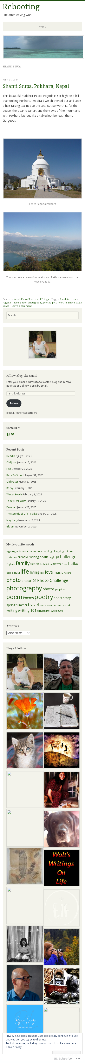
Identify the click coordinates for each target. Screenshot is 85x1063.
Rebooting (21, 6)
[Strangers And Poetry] (61, 711)
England (10, 564)
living (34, 572)
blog (49, 551)
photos (47, 302)
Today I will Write (16, 501)
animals (21, 551)
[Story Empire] (61, 1025)
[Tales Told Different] (24, 905)
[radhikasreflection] (24, 944)
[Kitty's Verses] (61, 790)
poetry (43, 597)
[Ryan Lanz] (24, 1023)
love (49, 572)
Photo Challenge (52, 580)
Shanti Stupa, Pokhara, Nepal (36, 86)
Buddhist (65, 299)
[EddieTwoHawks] (24, 866)
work (67, 605)
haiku (73, 563)
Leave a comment (22, 305)
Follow (14, 403)
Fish (8, 469)
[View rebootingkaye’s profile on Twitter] (12, 434)
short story (62, 598)
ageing (11, 551)
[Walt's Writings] (61, 869)
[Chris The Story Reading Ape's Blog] (61, 987)
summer (21, 605)
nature (67, 572)
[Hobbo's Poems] (61, 829)
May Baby (12, 520)
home (9, 572)
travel (33, 604)
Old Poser (12, 481)
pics (54, 302)
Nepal (17, 299)
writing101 (44, 610)
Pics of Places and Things (35, 299)
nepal (74, 299)
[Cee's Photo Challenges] (61, 947)
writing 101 (27, 610)
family (23, 563)
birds (43, 551)
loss (42, 572)
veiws (6, 305)
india (17, 572)
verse (42, 605)
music (58, 572)
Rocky (9, 488)
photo (23, 302)
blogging (58, 551)
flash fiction (46, 564)
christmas (11, 557)
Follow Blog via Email (21, 375)
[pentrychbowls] (24, 672)
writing (11, 610)
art (28, 551)
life (24, 571)
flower (57, 564)
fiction (34, 564)
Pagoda (7, 302)
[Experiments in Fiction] (61, 908)
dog (51, 557)
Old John (11, 462)
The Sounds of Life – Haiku (21, 513)
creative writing (28, 557)
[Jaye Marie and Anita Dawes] (24, 828)
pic (57, 589)
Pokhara (62, 302)
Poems (28, 597)
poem (14, 597)
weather (52, 605)
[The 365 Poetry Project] (24, 751)
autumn (35, 551)
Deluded (11, 507)
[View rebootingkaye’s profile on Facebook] (8, 434)
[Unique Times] (24, 789)
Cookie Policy (13, 1047)
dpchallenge (64, 556)
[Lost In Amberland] (61, 751)
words (61, 605)
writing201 (57, 610)
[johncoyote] (61, 672)
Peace (15, 302)
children (69, 551)
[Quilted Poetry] (24, 711)
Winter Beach (14, 494)
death (44, 557)
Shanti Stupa (75, 302)
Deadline (11, 456)
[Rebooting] (43, 57)
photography (35, 302)
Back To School (15, 475)
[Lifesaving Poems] (24, 984)
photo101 (29, 580)
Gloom (10, 526)
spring (10, 605)
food (64, 564)
